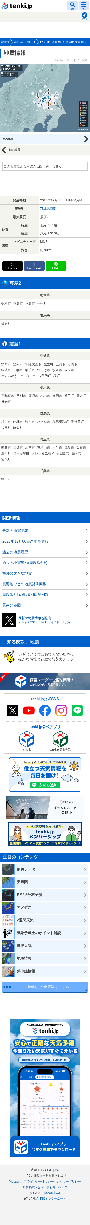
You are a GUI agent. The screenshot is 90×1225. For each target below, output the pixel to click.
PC (57, 1170)
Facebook (34, 268)
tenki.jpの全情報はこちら (48, 987)
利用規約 (15, 1181)
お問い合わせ (47, 1187)
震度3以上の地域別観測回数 (25, 595)
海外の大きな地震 (17, 573)
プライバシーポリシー (39, 1181)
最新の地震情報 (15, 531)
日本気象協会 (51, 1193)
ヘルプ (62, 1187)
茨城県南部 (48, 208)
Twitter (12, 268)
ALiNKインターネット (51, 1198)
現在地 (84, 19)
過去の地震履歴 (15, 552)
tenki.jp (17, 6)
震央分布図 (11, 605)
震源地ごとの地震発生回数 (24, 584)
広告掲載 (29, 1187)
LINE (55, 268)
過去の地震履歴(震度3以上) (24, 563)
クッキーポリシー (69, 1181)
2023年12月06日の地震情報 (25, 541)
